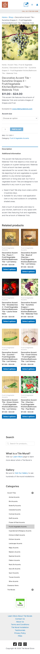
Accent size (7, 114)
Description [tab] (7, 149)
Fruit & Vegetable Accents (19, 138)
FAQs (20, 636)
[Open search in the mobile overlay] (20, 444)
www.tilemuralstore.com (22, 109)
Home (4, 17)
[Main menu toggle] (32, 4)
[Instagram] (25, 644)
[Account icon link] (37, 5)
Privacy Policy (20, 633)
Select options (9, 269)
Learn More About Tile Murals (20, 616)
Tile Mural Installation (20, 627)
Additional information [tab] (11, 153)
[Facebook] (15, 644)
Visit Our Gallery (21, 473)
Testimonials (20, 630)
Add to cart (16, 129)
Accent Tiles (12, 65)
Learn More (18, 457)
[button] (34, 28)
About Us (20, 622)
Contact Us (20, 619)
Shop (11, 17)
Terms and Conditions (20, 624)
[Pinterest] (20, 644)
